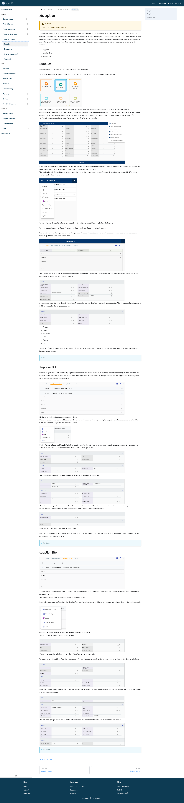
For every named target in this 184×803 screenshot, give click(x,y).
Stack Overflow (76, 786)
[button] (15, 9)
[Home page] (41, 9)
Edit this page (47, 759)
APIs (177, 3)
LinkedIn (73, 793)
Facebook (74, 790)
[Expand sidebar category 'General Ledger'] (26, 19)
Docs (153, 3)
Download (162, 3)
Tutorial (26, 790)
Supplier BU (151, 14)
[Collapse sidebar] (16, 775)
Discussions (121, 793)
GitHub (119, 790)
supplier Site (151, 17)
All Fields (46, 358)
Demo (170, 3)
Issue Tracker (122, 786)
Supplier (149, 11)
